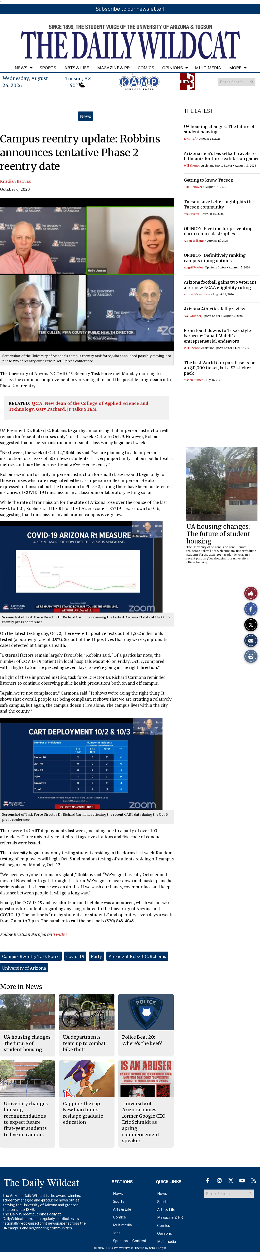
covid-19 (75, 956)
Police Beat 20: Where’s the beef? (142, 1040)
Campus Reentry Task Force (31, 956)
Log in (162, 1248)
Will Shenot (192, 165)
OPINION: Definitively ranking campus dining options (215, 258)
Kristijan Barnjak (15, 181)
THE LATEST (198, 111)
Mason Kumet (193, 380)
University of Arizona (24, 968)
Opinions (172, 68)
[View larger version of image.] (87, 274)
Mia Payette (192, 214)
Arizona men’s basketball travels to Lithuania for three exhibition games (221, 156)
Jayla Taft (190, 138)
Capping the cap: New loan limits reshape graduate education (83, 1113)
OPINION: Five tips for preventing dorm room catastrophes (218, 231)
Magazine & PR (113, 68)
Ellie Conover (193, 187)
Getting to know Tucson (208, 180)
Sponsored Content (130, 1241)
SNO (152, 1248)
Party (96, 956)
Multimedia (208, 68)
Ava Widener (192, 316)
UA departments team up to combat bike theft (84, 1043)
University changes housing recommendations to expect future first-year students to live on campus (26, 1119)
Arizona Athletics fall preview (214, 308)
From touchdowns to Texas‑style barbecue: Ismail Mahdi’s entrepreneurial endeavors (217, 336)
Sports (48, 68)
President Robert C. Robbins (137, 956)
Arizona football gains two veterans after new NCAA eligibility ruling (220, 285)
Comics (146, 68)
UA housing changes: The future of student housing (218, 534)
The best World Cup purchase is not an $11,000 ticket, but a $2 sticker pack (220, 368)
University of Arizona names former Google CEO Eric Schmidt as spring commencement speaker (144, 1122)
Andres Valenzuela (197, 294)
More (235, 68)
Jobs (117, 1233)
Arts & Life (76, 68)
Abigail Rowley (193, 267)
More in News (21, 987)
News (21, 68)
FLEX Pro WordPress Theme (125, 1248)
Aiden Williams (194, 241)
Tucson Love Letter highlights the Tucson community (219, 204)
